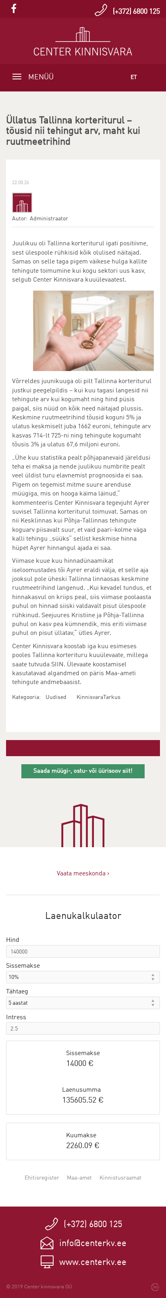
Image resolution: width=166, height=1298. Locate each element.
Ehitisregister (42, 1178)
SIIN (57, 664)
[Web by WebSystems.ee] (155, 1287)
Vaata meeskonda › (83, 874)
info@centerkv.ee (93, 1243)
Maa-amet (79, 1178)
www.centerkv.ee (93, 1262)
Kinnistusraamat (120, 1178)
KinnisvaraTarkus (98, 697)
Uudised (56, 697)
